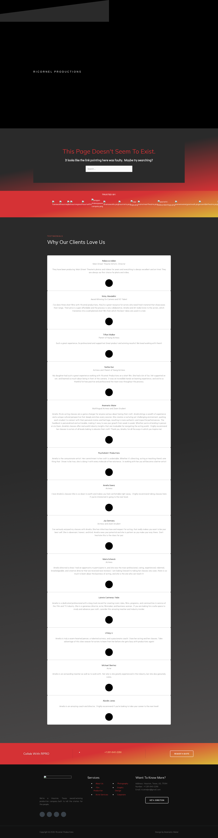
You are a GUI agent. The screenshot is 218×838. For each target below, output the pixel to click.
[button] (109, 210)
